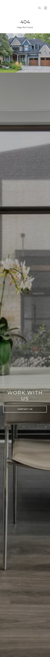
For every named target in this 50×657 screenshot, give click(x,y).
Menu (45, 8)
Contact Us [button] (25, 409)
